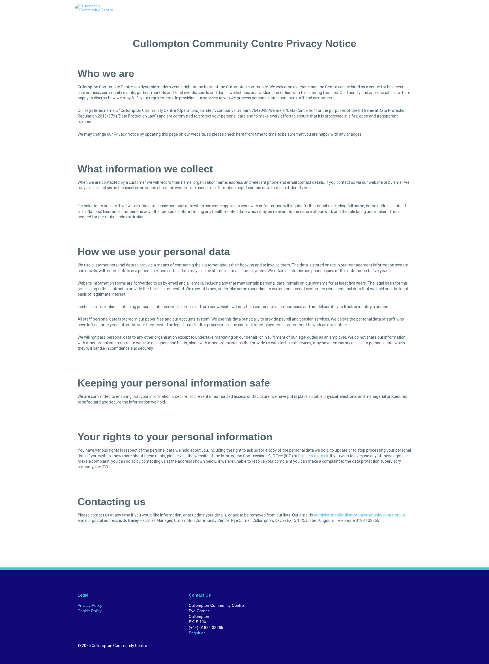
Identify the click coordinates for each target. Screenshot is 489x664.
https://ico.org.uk (313, 456)
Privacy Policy (90, 605)
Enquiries (197, 633)
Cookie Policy (90, 611)
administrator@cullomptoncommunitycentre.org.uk (360, 515)
